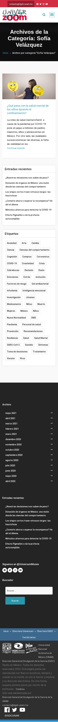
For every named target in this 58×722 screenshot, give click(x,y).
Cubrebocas (13, 270)
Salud (21, 96)
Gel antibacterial (40, 284)
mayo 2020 (10, 476)
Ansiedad (12, 243)
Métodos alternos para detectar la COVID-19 (28, 210)
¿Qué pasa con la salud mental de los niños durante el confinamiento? (28, 109)
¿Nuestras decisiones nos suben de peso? (27, 177)
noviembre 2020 (13, 444)
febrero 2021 (12, 429)
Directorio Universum (23, 631)
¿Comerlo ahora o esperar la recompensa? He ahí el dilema (28, 203)
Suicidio (29, 345)
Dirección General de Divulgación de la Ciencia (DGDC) (28, 661)
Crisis (42, 263)
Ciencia (10, 250)
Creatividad (28, 263)
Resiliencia (12, 338)
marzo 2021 (11, 423)
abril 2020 (10, 481)
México (24, 311)
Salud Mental (41, 338)
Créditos (20, 689)
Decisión (29, 270)
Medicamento (14, 304)
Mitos (29, 304)
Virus (22, 358)
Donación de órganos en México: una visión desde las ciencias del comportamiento (27, 185)
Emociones (12, 277)
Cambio (35, 243)
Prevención (12, 331)
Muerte (41, 304)
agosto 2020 (11, 460)
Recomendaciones (33, 331)
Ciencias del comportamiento (34, 250)
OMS (33, 317)
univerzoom (15, 90)
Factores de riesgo (16, 284)
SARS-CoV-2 (13, 345)
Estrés (27, 277)
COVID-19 (12, 263)
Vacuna (11, 358)
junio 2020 (10, 471)
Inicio (5, 52)
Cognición (12, 256)
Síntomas (43, 345)
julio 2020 (10, 465)
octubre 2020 (12, 450)
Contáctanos (29, 637)
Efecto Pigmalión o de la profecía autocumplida (22, 217)
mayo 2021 (10, 413)
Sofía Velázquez (33, 96)
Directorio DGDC (45, 631)
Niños (36, 311)
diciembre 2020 (13, 439)
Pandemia (12, 324)
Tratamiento (39, 351)
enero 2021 (11, 434)
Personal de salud (31, 324)
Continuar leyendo (16, 148)
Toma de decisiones (17, 351)
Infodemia (12, 290)
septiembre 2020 (13, 455)
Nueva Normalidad (16, 317)
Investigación (14, 297)
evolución (40, 277)
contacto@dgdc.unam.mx (20, 4)
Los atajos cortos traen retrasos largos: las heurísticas (28, 194)
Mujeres (11, 311)
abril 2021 (10, 418)
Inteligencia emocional (34, 290)
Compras (27, 256)
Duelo (41, 270)
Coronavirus (43, 256)
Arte (24, 243)
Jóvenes (30, 297)
